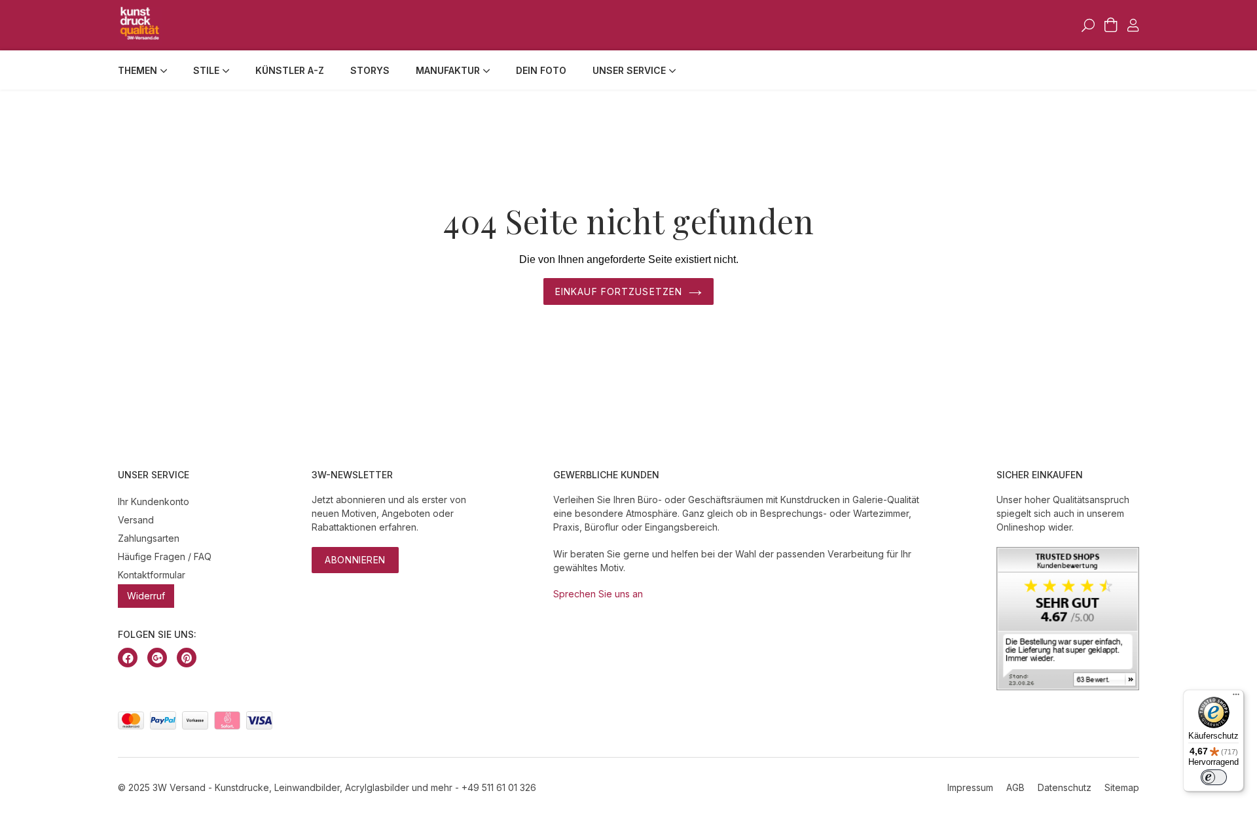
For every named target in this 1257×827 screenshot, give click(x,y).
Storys (370, 70)
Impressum (970, 787)
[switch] (1214, 777)
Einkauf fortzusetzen (618, 291)
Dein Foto (541, 70)
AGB (1015, 787)
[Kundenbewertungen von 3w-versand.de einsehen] (1067, 686)
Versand (136, 519)
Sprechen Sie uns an (598, 593)
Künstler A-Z (289, 70)
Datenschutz (1064, 787)
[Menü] (1236, 697)
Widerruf (146, 595)
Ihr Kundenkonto (153, 501)
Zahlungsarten (148, 538)
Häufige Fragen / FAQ (164, 556)
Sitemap (1121, 787)
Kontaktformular (151, 574)
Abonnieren (355, 559)
